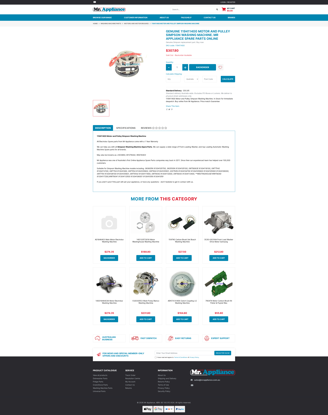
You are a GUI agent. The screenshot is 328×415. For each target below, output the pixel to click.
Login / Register (228, 2)
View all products (100, 375)
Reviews (146, 128)
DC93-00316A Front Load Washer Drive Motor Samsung (218, 240)
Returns (128, 388)
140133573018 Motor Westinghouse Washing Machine (145, 240)
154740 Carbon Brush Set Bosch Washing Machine (182, 240)
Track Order (130, 375)
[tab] (103, 128)
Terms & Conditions (181, 357)
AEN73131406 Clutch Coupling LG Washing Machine (182, 302)
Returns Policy (164, 382)
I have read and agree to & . (178, 357)
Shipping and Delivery (167, 378)
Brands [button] (231, 17)
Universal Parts (99, 391)
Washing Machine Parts (102, 388)
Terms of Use (163, 385)
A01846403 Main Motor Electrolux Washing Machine (109, 240)
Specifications (126, 128)
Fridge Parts (98, 382)
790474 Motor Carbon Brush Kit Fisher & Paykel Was (219, 302)
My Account (130, 382)
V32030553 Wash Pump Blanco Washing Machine (145, 302)
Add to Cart (146, 258)
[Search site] (217, 9)
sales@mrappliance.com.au (207, 380)
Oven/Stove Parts (100, 385)
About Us (164, 17)
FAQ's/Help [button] (186, 17)
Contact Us (130, 385)
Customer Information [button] (135, 17)
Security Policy (164, 391)
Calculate (227, 79)
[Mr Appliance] (109, 9)
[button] (220, 67)
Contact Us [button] (210, 17)
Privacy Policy (194, 357)
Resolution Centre (132, 378)
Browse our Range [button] (102, 17)
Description (103, 128)
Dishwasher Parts (100, 378)
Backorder (202, 67)
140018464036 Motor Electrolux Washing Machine (109, 302)
